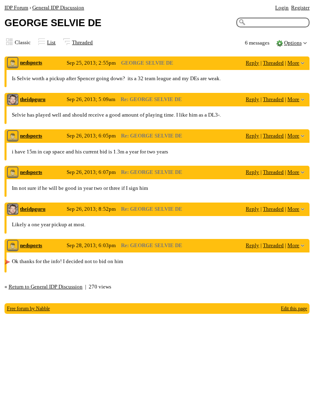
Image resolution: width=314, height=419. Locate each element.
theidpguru (32, 99)
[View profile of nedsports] (12, 63)
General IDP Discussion (58, 8)
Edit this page (294, 308)
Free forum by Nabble (28, 308)
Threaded (82, 42)
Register (300, 8)
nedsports (31, 62)
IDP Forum (16, 8)
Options (293, 43)
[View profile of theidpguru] (12, 100)
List (51, 42)
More (293, 63)
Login (282, 8)
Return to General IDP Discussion (46, 287)
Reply (252, 63)
